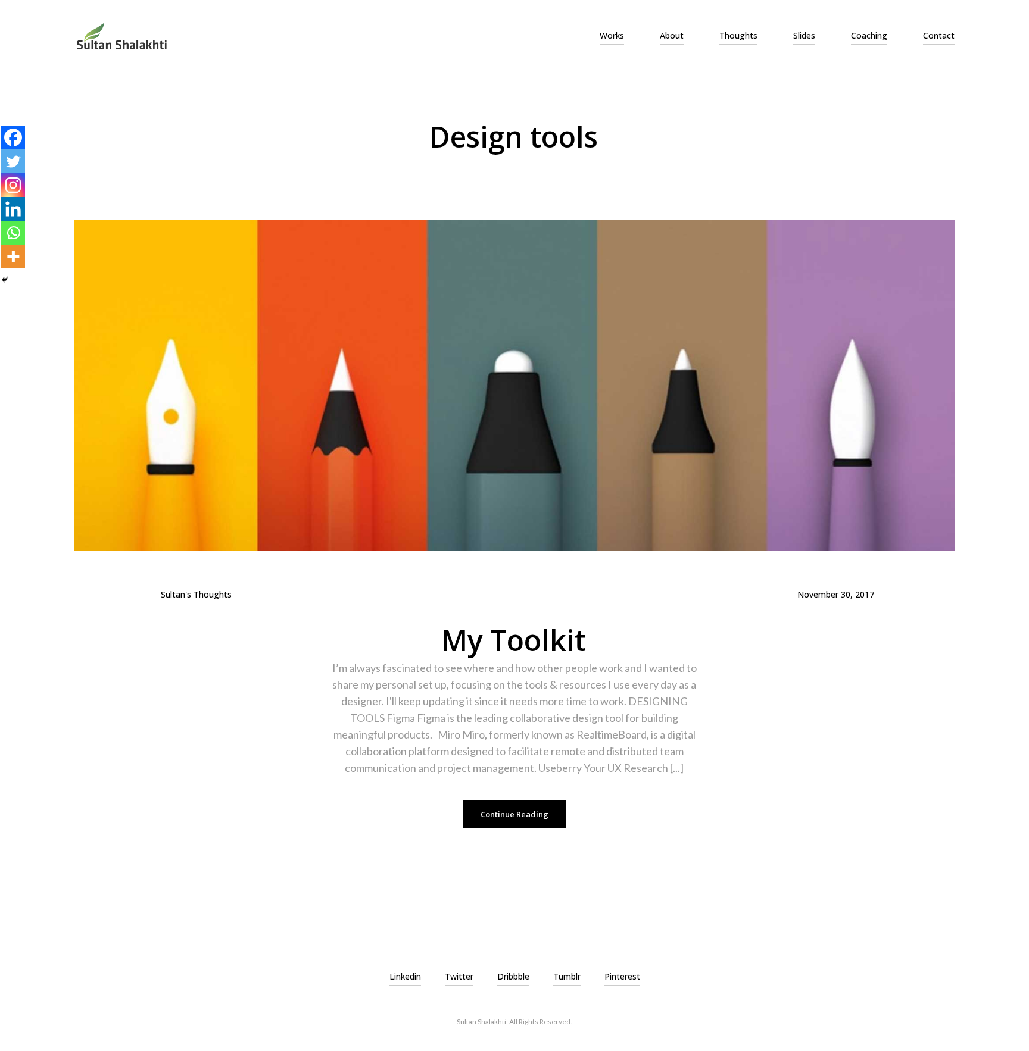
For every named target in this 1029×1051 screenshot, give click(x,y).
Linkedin (405, 976)
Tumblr (567, 976)
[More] (13, 256)
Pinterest (622, 976)
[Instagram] (13, 185)
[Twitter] (13, 161)
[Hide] (5, 279)
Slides (804, 35)
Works (612, 35)
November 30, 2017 (835, 594)
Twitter (459, 976)
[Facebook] (13, 137)
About (672, 35)
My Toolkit (513, 640)
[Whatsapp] (13, 233)
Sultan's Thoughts (196, 594)
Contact (939, 35)
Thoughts (738, 35)
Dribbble (513, 976)
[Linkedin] (13, 209)
